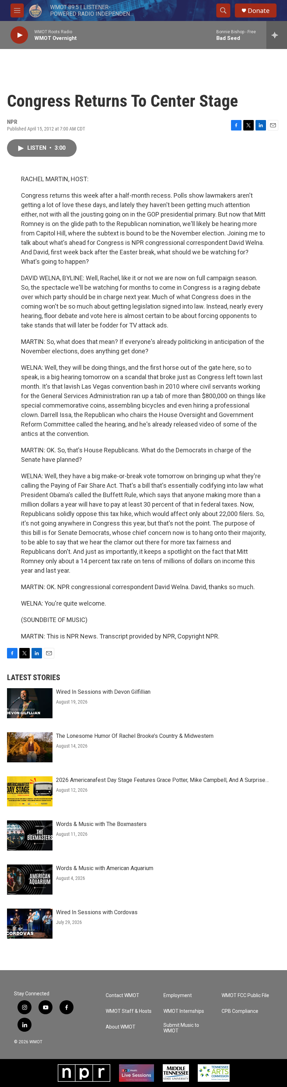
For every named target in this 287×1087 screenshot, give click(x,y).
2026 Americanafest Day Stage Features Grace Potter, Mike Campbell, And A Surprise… (162, 780)
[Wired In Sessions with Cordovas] (29, 924)
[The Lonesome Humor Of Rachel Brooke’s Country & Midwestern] (29, 747)
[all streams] (276, 35)
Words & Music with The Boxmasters (101, 824)
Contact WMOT (122, 995)
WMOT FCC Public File (245, 995)
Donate (259, 10)
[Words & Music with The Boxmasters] (29, 835)
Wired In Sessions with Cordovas (97, 912)
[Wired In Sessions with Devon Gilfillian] (29, 703)
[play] (19, 35)
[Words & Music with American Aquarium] (29, 879)
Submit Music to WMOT (181, 1028)
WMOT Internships (183, 1011)
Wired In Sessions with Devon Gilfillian (103, 692)
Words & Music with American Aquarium (104, 868)
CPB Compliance (240, 1011)
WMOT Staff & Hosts (129, 1011)
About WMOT (120, 1027)
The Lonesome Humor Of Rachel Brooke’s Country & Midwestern (135, 736)
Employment (177, 995)
